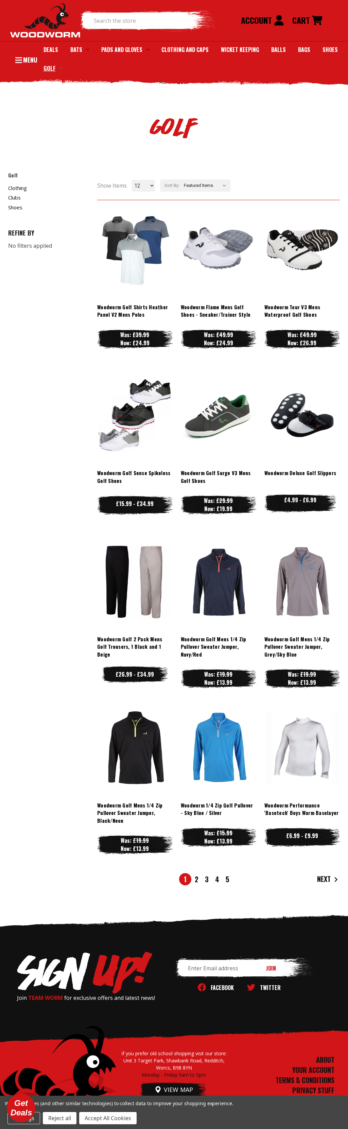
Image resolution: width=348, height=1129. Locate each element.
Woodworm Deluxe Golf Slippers (300, 472)
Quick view (135, 235)
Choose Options (135, 262)
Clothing (17, 188)
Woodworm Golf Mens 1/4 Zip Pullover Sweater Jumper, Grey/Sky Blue (297, 646)
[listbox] (206, 185)
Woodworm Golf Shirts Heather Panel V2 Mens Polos (132, 310)
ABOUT (325, 1060)
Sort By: (171, 185)
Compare (132, 249)
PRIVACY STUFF (313, 1090)
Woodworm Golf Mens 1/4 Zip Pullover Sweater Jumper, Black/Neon (130, 812)
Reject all (59, 1118)
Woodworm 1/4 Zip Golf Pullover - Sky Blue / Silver (217, 809)
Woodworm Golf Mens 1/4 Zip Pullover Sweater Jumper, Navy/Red (213, 646)
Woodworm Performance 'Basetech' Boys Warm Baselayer (301, 809)
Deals (51, 50)
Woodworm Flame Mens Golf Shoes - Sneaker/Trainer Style (215, 310)
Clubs (14, 197)
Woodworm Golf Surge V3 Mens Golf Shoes (216, 476)
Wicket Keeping (240, 50)
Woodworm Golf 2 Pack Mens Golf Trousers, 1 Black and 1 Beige (129, 646)
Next (324, 878)
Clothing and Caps (185, 50)
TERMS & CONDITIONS (305, 1080)
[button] (21, 1108)
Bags (304, 50)
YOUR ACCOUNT (313, 1070)
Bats (76, 50)
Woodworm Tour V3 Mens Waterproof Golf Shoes (292, 310)
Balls (278, 50)
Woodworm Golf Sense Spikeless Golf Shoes (133, 476)
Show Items (112, 185)
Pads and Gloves (121, 50)
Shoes (330, 50)
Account (257, 20)
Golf (50, 68)
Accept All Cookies (108, 1118)
